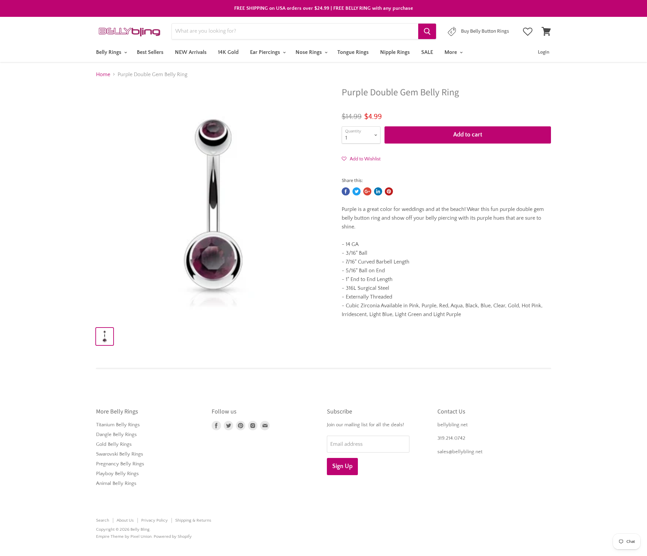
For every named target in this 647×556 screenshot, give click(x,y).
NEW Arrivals (191, 52)
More (451, 52)
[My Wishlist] (528, 32)
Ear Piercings (265, 52)
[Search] (427, 31)
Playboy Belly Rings (117, 473)
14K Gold (228, 52)
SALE (427, 52)
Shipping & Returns (193, 520)
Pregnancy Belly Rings (120, 464)
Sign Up (342, 466)
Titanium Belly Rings (118, 425)
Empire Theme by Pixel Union (124, 536)
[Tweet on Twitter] (356, 191)
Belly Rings (109, 52)
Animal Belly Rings (116, 483)
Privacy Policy (154, 520)
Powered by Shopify (173, 536)
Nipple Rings (395, 52)
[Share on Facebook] (346, 191)
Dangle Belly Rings (116, 434)
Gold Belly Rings (114, 444)
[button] (361, 158)
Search (102, 520)
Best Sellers (150, 52)
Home (103, 74)
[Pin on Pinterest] (389, 191)
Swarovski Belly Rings (119, 454)
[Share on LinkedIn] (378, 191)
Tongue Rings (353, 52)
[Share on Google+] (367, 191)
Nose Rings (309, 52)
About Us (125, 520)
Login (543, 52)
